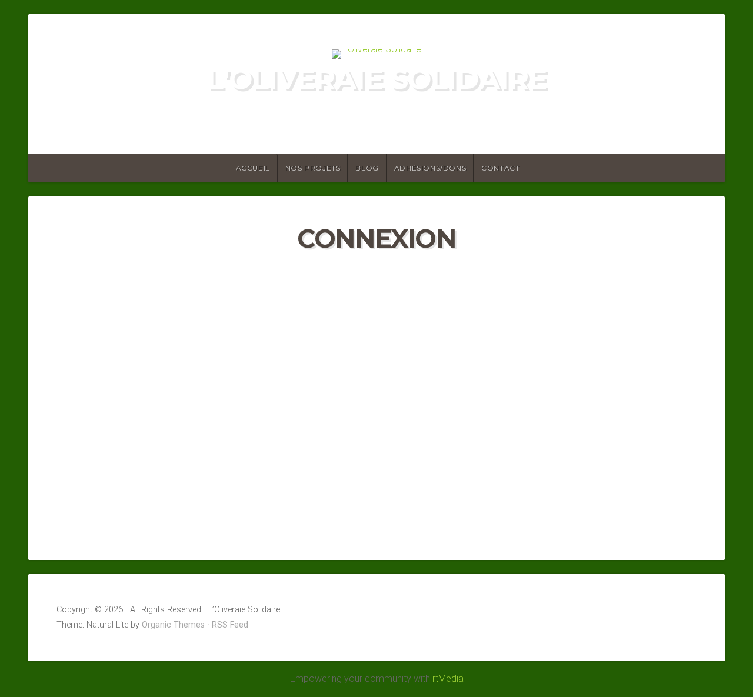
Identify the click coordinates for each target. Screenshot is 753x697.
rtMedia (448, 678)
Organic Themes (173, 625)
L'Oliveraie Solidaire (376, 79)
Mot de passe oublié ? (376, 507)
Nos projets (313, 168)
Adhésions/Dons (430, 168)
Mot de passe (272, 343)
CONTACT (500, 168)
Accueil (253, 168)
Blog (366, 168)
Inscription (445, 463)
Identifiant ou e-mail (285, 276)
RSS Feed (230, 625)
